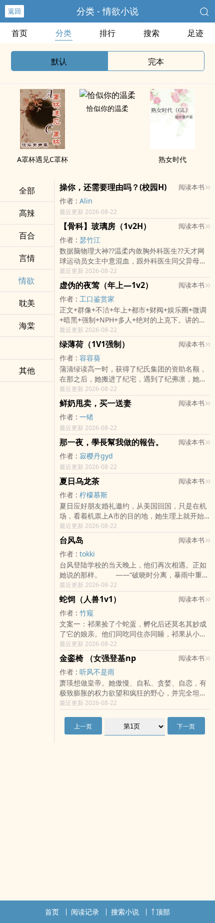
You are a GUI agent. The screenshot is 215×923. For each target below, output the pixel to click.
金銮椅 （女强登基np (98, 658)
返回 (14, 11)
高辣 (27, 213)
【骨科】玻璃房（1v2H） (105, 226)
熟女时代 (172, 159)
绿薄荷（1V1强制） (95, 344)
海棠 (27, 325)
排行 (108, 33)
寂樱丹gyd (96, 455)
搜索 (152, 33)
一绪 (87, 417)
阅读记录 (85, 911)
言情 (27, 258)
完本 (156, 61)
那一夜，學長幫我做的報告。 (112, 442)
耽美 (27, 303)
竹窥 (87, 613)
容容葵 (90, 357)
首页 (20, 33)
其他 (27, 370)
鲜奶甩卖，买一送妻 (96, 403)
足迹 (196, 33)
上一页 (83, 726)
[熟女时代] (172, 146)
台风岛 (72, 540)
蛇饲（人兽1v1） (90, 599)
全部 (27, 190)
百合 (27, 235)
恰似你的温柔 (107, 108)
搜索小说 (125, 911)
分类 (64, 33)
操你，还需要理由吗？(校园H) (113, 187)
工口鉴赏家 (97, 299)
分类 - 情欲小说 (107, 11)
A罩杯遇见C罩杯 (42, 159)
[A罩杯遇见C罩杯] (42, 146)
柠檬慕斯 (94, 495)
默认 (59, 61)
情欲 (26, 280)
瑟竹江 (90, 239)
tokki (87, 553)
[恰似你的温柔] (108, 95)
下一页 (186, 726)
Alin (86, 201)
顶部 (163, 911)
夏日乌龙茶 (80, 481)
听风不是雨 (97, 671)
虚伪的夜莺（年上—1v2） (106, 285)
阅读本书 (191, 187)
